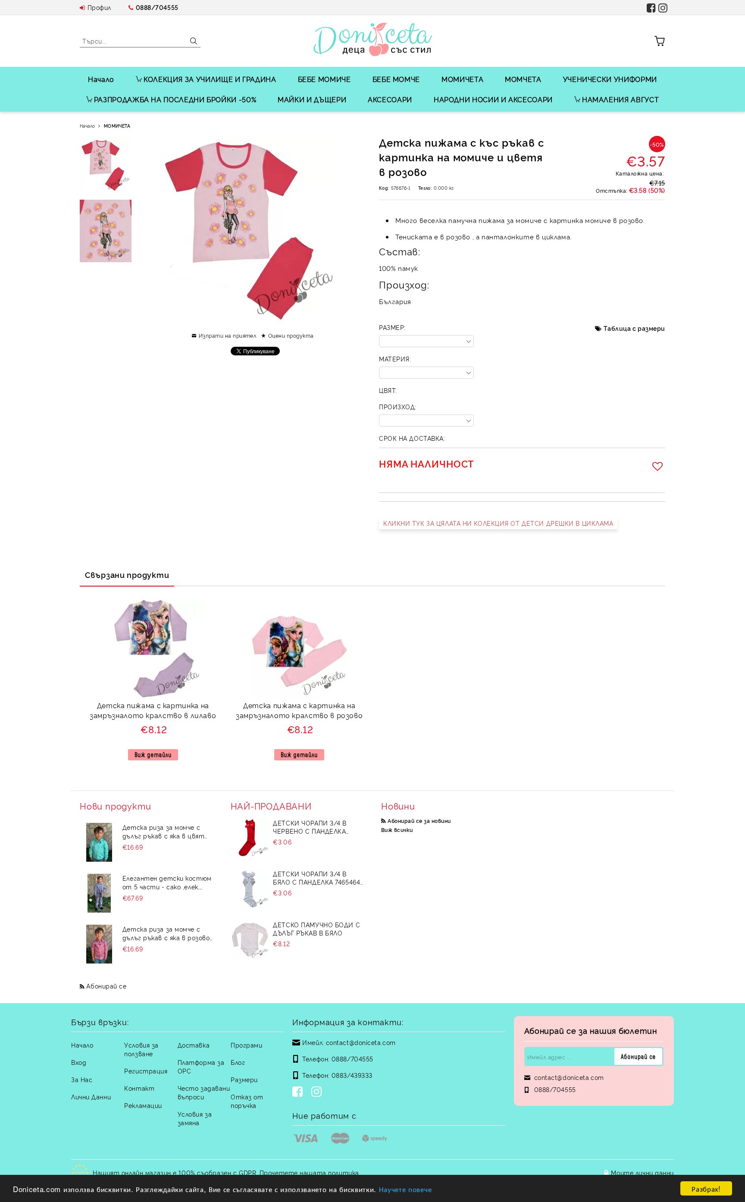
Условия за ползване (141, 1049)
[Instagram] (318, 1092)
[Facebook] (299, 1092)
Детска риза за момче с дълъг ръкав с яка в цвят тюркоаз (163, 831)
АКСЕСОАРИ (390, 99)
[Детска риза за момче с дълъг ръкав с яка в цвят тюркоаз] (99, 842)
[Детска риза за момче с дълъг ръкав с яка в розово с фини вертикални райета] (99, 944)
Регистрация (145, 1071)
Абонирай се (106, 986)
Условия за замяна (195, 1118)
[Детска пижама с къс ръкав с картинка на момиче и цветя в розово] (105, 165)
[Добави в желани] (658, 466)
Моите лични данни (642, 1172)
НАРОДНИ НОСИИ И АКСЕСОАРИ (493, 99)
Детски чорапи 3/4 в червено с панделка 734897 (310, 827)
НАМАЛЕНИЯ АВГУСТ (620, 99)
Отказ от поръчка (247, 1100)
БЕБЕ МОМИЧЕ (324, 79)
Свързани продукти (127, 574)
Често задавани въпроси (204, 1092)
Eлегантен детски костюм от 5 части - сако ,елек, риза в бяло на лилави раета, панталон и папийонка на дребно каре (167, 882)
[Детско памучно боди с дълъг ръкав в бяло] (250, 939)
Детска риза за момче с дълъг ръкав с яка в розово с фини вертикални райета (166, 933)
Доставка (194, 1045)
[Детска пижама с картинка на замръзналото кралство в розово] (299, 648)
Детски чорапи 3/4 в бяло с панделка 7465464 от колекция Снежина (316, 877)
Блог (238, 1062)
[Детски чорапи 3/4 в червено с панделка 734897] (250, 838)
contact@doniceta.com (361, 1042)
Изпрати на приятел (227, 335)
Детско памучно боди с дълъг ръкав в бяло (316, 928)
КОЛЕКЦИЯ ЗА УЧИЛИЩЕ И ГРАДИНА (210, 79)
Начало (101, 79)
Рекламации (143, 1105)
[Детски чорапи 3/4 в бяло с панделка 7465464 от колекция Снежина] (250, 888)
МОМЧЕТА (523, 79)
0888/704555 (157, 7)
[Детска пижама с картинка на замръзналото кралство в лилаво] (153, 648)
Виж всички (397, 829)
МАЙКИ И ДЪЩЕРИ (312, 99)
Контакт (139, 1088)
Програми (246, 1045)
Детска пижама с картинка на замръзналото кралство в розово (299, 710)
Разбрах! (706, 1188)
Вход (78, 1062)
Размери (244, 1079)
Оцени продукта (290, 335)
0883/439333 (352, 1075)
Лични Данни (91, 1096)
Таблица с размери (634, 328)
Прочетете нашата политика (309, 1172)
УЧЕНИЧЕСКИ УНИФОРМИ (610, 79)
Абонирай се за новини (419, 820)
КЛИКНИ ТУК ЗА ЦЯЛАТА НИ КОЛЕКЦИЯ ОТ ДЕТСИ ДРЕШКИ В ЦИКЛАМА (498, 523)
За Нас (81, 1079)
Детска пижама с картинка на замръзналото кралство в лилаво (153, 710)
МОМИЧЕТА (462, 79)
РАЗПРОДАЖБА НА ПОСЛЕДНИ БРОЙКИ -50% (175, 99)
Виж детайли (153, 754)
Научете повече (405, 1188)
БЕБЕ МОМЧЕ (396, 79)
